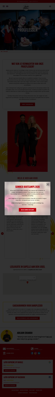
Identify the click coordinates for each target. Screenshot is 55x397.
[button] (48, 184)
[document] (27, 198)
